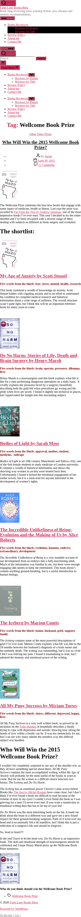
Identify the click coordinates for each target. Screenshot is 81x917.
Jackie (48, 156)
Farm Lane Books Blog (14, 7)
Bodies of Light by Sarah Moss (29, 443)
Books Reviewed (18, 24)
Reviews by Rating (26, 28)
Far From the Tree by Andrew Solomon (37, 212)
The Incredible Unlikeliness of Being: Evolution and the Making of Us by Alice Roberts (39, 534)
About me (13, 38)
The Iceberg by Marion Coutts (29, 622)
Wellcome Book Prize (25, 896)
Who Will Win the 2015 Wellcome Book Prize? (40, 145)
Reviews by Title (25, 31)
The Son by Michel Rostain (30, 792)
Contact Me (14, 41)
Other (32, 134)
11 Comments (46, 165)
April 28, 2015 (46, 160)
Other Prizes (44, 134)
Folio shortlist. (28, 726)
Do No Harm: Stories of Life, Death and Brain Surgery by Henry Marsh (38, 358)
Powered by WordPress (14, 908)
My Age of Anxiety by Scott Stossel (33, 275)
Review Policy (16, 34)
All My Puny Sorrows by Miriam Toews (38, 705)
